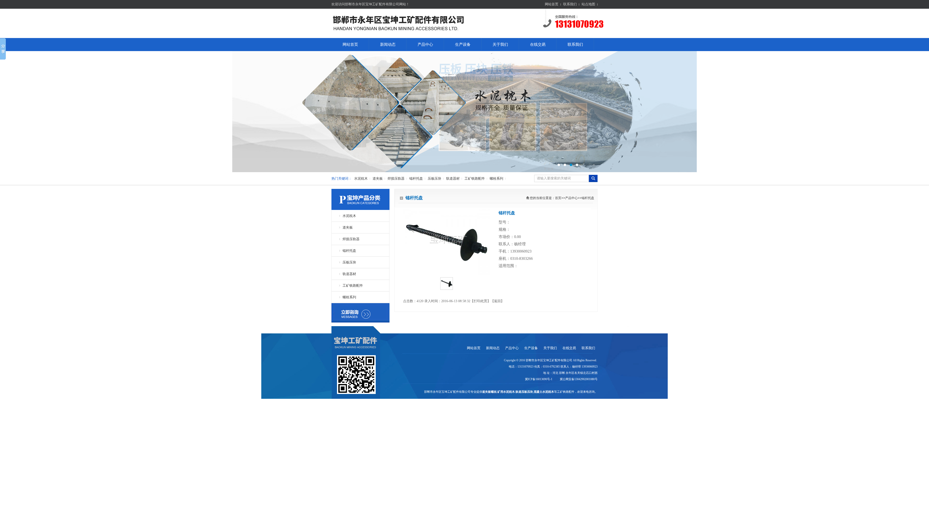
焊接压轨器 (396, 178)
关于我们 (500, 44)
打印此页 (480, 301)
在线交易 (538, 44)
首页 (558, 198)
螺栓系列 (496, 178)
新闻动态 (388, 44)
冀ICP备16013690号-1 (539, 379)
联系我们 (570, 4)
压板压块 (434, 178)
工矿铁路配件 (474, 178)
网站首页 (551, 4)
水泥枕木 (361, 178)
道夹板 (378, 178)
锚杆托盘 (416, 178)
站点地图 (588, 4)
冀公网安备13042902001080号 (578, 379)
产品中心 (425, 44)
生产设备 (463, 44)
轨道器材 (453, 178)
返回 (497, 301)
